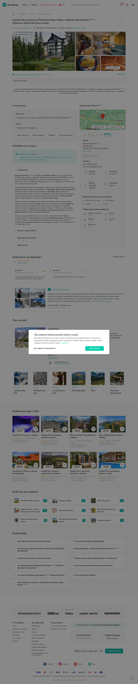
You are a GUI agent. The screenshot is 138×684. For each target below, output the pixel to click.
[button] (45, 348)
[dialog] (69, 342)
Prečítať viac (65, 343)
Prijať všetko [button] (94, 348)
